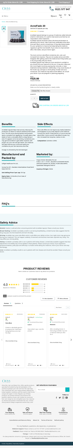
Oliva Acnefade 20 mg (11, 341)
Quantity (33, 94)
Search (55, 16)
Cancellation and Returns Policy (20, 420)
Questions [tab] (18, 303)
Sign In (60, 16)
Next (71, 339)
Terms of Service (46, 420)
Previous (2, 339)
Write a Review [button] (64, 298)
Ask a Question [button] (48, 298)
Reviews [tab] (6, 303)
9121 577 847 (62, 9)
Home (3, 21)
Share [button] (9, 364)
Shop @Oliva (9, 443)
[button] (16, 365)
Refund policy (59, 420)
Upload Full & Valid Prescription (40, 85)
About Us (36, 420)
